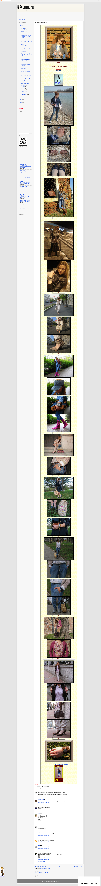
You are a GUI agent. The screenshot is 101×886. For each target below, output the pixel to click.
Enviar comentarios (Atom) (45, 868)
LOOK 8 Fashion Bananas (25, 200)
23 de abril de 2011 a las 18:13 (43, 859)
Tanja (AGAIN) (23, 68)
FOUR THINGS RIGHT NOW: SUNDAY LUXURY (25, 197)
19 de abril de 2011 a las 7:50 (43, 835)
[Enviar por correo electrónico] (44, 786)
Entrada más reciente (40, 866)
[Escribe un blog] (45, 786)
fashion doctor (41, 799)
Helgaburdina (40, 838)
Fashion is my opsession (25, 71)
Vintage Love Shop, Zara (25, 77)
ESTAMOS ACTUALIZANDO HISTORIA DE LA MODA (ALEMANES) (26, 36)
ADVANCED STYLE (23, 186)
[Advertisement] (38, 15)
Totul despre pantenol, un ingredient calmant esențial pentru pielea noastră (25, 166)
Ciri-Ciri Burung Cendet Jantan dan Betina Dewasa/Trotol (25, 183)
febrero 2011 (23, 29)
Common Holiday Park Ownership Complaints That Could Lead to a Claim (25, 172)
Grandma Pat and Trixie (24, 187)
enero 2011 (23, 28)
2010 (21, 25)
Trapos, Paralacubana (25, 83)
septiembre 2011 (24, 91)
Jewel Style (22, 204)
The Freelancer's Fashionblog (23, 195)
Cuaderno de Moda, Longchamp (24, 62)
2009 (21, 23)
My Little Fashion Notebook (62, 764)
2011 (21, 26)
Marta (39, 845)
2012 (21, 97)
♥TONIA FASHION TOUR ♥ (25, 208)
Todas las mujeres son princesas (25, 52)
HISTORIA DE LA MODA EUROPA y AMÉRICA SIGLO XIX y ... (26, 54)
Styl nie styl (23, 81)
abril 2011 (23, 32)
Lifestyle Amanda (41, 806)
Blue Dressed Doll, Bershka (26, 78)
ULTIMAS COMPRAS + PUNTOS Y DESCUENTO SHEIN (25, 205)
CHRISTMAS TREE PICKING (25, 201)
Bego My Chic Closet (42, 851)
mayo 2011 (23, 85)
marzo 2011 (23, 31)
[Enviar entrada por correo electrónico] (42, 786)
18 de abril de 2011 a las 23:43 (43, 822)
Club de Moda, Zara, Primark (26, 75)
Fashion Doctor (23, 164)
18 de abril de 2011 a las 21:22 (43, 802)
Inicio (60, 866)
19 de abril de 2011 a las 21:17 (43, 841)
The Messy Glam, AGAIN (25, 80)
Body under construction (24, 209)
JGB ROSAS (23, 34)
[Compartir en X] (46, 786)
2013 (21, 99)
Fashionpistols (23, 43)
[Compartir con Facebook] (47, 786)
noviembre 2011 (24, 94)
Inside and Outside (23, 170)
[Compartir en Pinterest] (48, 786)
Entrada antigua (78, 866)
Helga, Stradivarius (24, 47)
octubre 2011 (23, 92)
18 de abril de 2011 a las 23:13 (43, 810)
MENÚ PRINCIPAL (22, 19)
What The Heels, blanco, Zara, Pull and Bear (26, 45)
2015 (21, 102)
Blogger (58, 881)
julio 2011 (23, 88)
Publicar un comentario (41, 861)
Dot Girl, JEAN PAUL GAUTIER (26, 41)
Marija (39, 813)
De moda (21, 181)
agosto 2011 (23, 89)
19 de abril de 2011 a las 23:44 (43, 848)
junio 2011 (23, 86)
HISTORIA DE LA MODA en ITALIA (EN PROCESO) (26, 40)
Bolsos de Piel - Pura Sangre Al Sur (45, 790)
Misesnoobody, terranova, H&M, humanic (25, 60)
